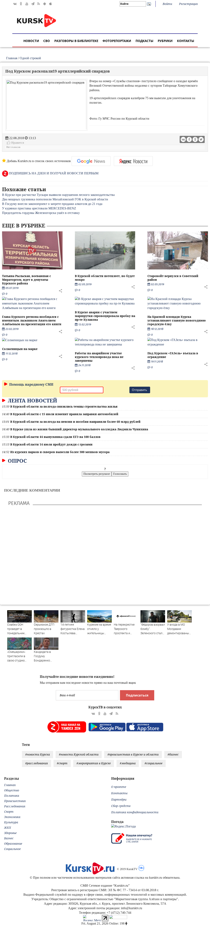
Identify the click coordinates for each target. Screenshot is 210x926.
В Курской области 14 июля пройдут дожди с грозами (51, 444)
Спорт (9, 812)
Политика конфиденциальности (134, 812)
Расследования (14, 806)
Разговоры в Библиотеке (76, 41)
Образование (13, 843)
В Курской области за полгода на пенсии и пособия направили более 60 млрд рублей (75, 422)
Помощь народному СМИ (30, 384)
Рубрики (165, 41)
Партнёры (119, 799)
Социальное (12, 849)
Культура (11, 822)
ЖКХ (7, 827)
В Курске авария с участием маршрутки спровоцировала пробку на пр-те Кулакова (105, 316)
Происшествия (15, 801)
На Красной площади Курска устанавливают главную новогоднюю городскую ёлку (176, 320)
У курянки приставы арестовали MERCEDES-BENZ (39, 208)
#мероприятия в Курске (93, 763)
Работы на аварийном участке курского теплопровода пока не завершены (99, 356)
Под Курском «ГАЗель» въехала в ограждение (172, 355)
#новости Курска (37, 754)
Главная (11, 58)
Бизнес (9, 838)
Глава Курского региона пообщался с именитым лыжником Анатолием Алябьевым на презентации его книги (31, 320)
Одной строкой (30, 58)
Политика (11, 796)
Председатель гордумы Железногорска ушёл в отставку (41, 213)
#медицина (128, 763)
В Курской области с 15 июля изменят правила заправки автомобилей (64, 414)
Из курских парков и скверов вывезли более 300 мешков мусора (60, 452)
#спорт (62, 763)
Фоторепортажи (117, 41)
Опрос (16, 460)
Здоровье (10, 833)
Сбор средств (120, 806)
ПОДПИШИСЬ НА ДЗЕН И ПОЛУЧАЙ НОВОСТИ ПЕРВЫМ (53, 173)
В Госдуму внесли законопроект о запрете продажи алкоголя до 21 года (52, 204)
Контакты (185, 41)
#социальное (153, 763)
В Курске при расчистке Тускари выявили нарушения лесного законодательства (58, 195)
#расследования (36, 763)
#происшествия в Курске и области (133, 754)
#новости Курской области (78, 754)
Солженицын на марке (20, 349)
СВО (46, 41)
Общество (11, 790)
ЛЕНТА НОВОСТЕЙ (31, 400)
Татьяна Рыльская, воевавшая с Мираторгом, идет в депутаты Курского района (26, 279)
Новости (31, 41)
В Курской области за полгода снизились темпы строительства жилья (64, 406)
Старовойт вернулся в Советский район (172, 278)
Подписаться (137, 695)
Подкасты (144, 41)
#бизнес (173, 754)
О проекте (118, 787)
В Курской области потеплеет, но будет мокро (105, 278)
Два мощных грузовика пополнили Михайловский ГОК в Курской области (55, 199)
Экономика (12, 817)
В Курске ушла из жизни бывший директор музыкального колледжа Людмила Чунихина (79, 429)
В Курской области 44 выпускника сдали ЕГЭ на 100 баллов (55, 437)
